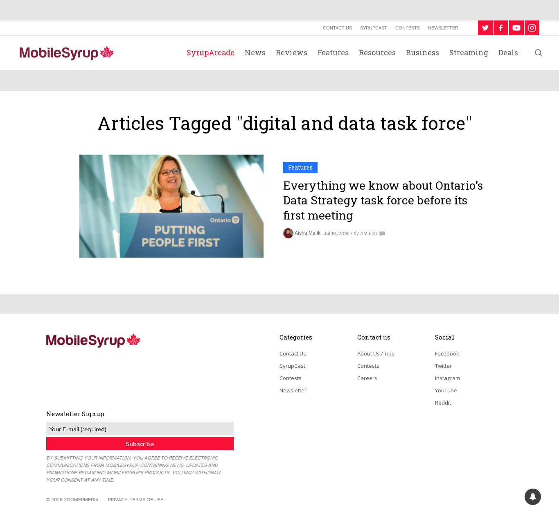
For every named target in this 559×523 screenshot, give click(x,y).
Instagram (447, 378)
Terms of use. (147, 499)
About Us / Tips (375, 353)
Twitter (443, 365)
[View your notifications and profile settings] (533, 497)
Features (333, 52)
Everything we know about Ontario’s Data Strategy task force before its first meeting (383, 200)
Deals (508, 52)
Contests (407, 27)
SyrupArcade (210, 52)
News (255, 52)
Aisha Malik (307, 233)
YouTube (446, 390)
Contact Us (337, 27)
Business (422, 52)
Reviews (291, 52)
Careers (367, 378)
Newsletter (443, 27)
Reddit (443, 402)
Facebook (447, 353)
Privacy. (118, 499)
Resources (377, 52)
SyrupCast (373, 27)
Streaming (468, 52)
